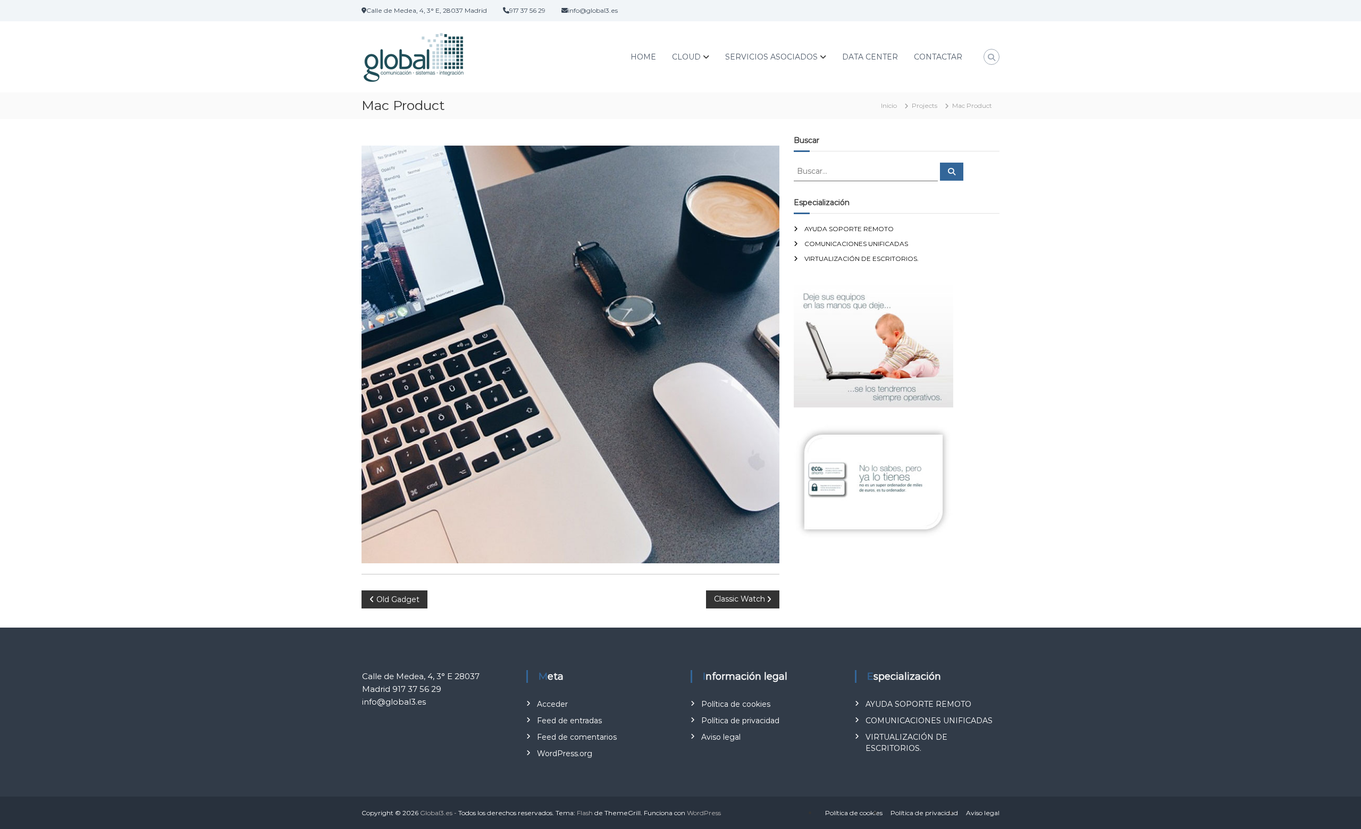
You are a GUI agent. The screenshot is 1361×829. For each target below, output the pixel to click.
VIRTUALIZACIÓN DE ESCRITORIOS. (861, 259)
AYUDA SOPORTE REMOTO (849, 229)
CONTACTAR (938, 57)
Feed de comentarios (577, 737)
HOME (643, 57)
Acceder (552, 704)
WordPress (704, 813)
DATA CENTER (870, 57)
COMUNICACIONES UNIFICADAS (856, 244)
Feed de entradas (569, 720)
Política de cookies (735, 704)
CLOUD (686, 57)
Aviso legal (721, 737)
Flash (585, 813)
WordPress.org (564, 753)
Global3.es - (438, 813)
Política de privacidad (740, 720)
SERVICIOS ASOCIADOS (771, 57)
